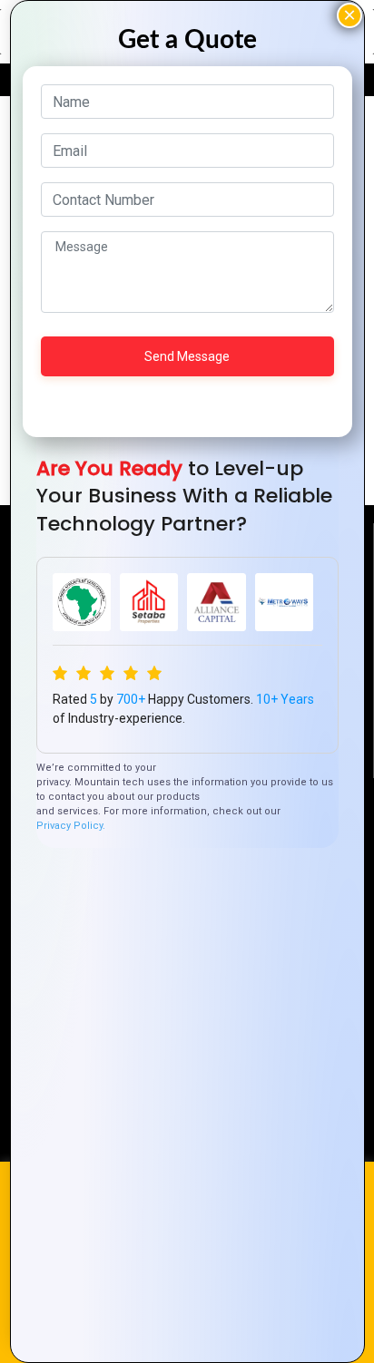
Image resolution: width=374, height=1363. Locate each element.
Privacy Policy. (70, 826)
